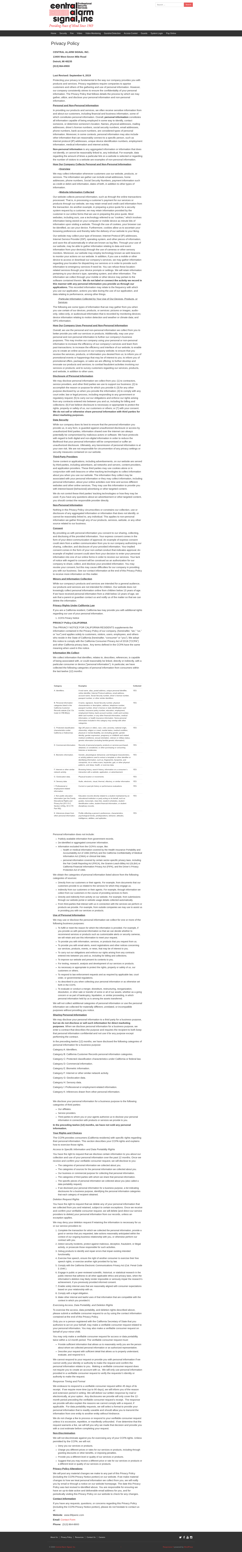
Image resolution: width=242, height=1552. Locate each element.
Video (79, 33)
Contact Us (91, 1537)
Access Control (131, 33)
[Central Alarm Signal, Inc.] (71, 15)
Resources (79, 1537)
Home (53, 33)
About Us (54, 1537)
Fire (72, 33)
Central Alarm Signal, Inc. (65, 1547)
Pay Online (171, 33)
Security (63, 33)
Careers (102, 1537)
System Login (157, 33)
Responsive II (168, 1547)
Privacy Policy (66, 1537)
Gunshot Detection (112, 33)
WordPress (188, 1547)
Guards (144, 33)
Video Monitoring (93, 33)
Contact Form (68, 1519)
